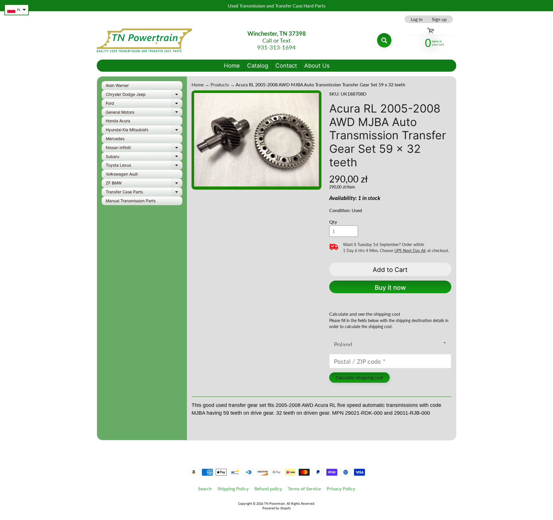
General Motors (144, 113)
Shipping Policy (233, 488)
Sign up (439, 19)
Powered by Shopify (276, 508)
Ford (144, 104)
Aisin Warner (117, 85)
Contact (286, 65)
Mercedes (115, 138)
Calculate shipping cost (359, 377)
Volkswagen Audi (122, 174)
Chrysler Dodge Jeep (144, 95)
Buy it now (390, 287)
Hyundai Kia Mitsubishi (144, 130)
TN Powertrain (274, 503)
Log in (417, 19)
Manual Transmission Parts (131, 200)
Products (220, 84)
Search (205, 488)
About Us (316, 65)
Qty (333, 221)
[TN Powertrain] (144, 40)
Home (232, 65)
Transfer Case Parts (144, 193)
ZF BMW (144, 184)
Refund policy (268, 488)
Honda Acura (118, 120)
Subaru (144, 157)
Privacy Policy (341, 488)
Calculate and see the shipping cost (364, 314)
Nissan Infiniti (144, 148)
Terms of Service (304, 488)
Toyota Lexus (144, 166)
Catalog (257, 65)
